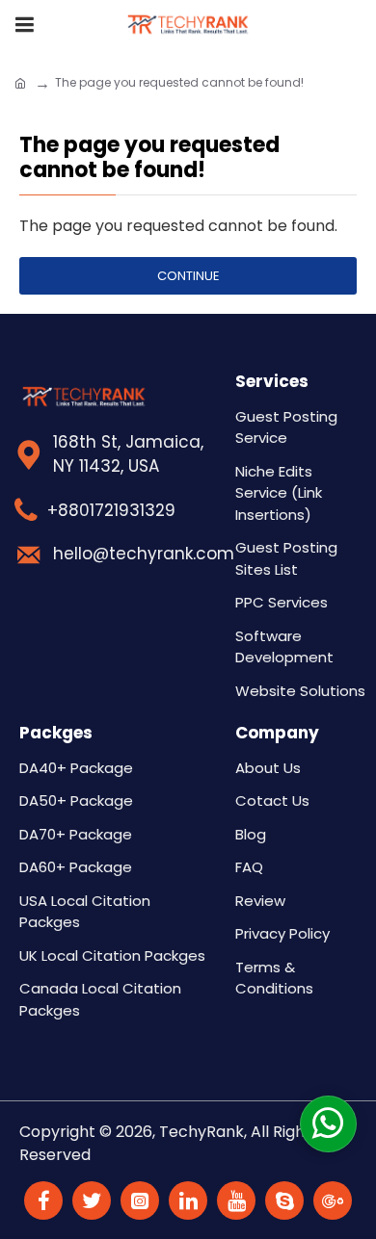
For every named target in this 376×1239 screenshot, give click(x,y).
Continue (188, 276)
